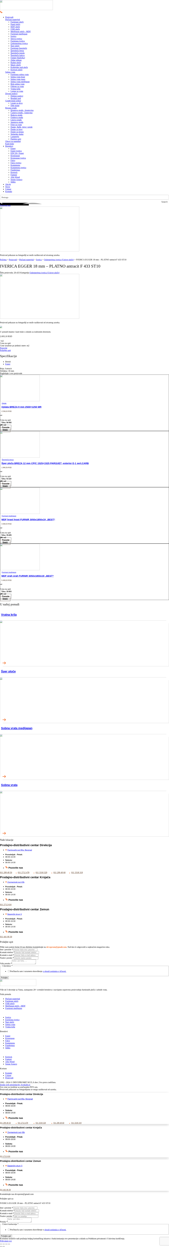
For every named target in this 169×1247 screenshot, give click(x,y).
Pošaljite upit (6, 1236)
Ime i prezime (6, 949)
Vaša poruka (6, 963)
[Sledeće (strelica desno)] (4, 1246)
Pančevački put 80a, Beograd (19, 850)
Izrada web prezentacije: (15, 1085)
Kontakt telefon (7, 952)
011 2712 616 (5, 904)
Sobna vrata (10, 72)
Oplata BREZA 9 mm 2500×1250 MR (21, 407)
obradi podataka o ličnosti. (55, 1230)
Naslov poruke (7, 958)
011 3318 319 (77, 872)
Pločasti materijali (12, 19)
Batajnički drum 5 (14, 914)
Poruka (4, 1222)
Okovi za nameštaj (13, 141)
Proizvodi (13, 260)
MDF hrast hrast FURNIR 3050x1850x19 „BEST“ (28, 519)
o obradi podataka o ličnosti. (54, 971)
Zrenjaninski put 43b (15, 882)
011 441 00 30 (6, 937)
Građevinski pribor (13, 101)
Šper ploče (8, 671)
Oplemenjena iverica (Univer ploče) (59, 260)
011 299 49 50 (6, 872)
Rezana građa (11, 108)
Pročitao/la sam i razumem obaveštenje (38, 971)
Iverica (39, 260)
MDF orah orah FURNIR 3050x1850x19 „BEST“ (27, 576)
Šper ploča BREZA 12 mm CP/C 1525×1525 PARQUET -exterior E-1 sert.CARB (45, 463)
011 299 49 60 (59, 872)
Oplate (4, 403)
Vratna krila (9, 614)
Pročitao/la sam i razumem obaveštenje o (38, 1230)
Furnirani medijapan (9, 516)
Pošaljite (4, 978)
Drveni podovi (11, 93)
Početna (3, 260)
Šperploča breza (8, 460)
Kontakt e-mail (7, 955)
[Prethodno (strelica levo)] (1, 1246)
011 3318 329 (41, 872)
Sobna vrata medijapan (16, 728)
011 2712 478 (23, 872)
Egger (7, 364)
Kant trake (9, 144)
